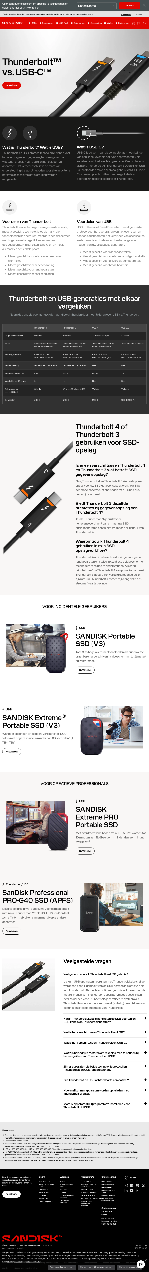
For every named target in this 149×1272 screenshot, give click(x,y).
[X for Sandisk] (143, 1186)
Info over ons (44, 1181)
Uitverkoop (64, 1192)
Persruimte (43, 1192)
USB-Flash (64, 23)
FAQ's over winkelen (64, 1201)
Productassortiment (66, 1185)
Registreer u (11, 1194)
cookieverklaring (33, 1261)
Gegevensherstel (88, 1195)
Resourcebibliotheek (108, 1191)
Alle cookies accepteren (129, 1267)
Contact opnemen (46, 1201)
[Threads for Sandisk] (137, 1190)
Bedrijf (139, 15)
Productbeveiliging (109, 1195)
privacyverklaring (15, 1261)
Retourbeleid (106, 1187)
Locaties (42, 1195)
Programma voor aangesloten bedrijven (88, 1203)
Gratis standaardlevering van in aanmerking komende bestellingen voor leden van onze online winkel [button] (48, 14)
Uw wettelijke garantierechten (108, 1199)
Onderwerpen (86, 1181)
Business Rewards (88, 1192)
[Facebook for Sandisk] (131, 1186)
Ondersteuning (124, 23)
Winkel (110, 23)
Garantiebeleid (107, 1184)
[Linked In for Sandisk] (126, 1190)
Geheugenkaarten (48, 23)
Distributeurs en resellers (66, 1196)
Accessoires (96, 23)
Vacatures (43, 1198)
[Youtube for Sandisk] (131, 1190)
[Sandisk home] (12, 23)
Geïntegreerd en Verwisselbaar (80, 23)
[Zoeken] (145, 23)
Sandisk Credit (87, 1189)
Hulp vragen (106, 1181)
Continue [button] (129, 5)
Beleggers (43, 1189)
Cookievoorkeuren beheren (62, 1267)
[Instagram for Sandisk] (126, 1186)
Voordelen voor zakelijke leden (88, 1185)
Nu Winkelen (11, 85)
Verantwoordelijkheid (46, 1185)
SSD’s (34, 23)
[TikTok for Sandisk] (137, 1186)
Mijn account (65, 1181)
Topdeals (63, 1189)
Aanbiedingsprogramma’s (91, 1198)
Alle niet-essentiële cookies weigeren (96, 1267)
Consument (126, 15)
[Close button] (144, 5)
